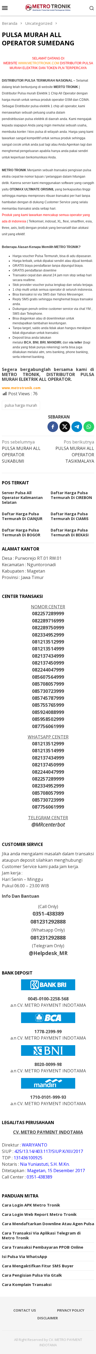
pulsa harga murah (21, 405)
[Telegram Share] (76, 426)
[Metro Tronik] (48, 7)
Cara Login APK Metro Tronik (31, 1205)
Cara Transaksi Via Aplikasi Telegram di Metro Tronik (41, 1235)
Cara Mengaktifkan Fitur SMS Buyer (38, 1265)
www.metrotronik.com (21, 388)
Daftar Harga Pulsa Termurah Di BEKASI (70, 532)
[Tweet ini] (64, 426)
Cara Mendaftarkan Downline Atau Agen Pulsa (48, 1223)
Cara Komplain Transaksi (26, 1284)
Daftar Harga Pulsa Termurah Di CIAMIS (70, 516)
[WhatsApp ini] (88, 426)
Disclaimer (47, 1318)
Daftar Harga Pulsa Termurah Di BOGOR (21, 532)
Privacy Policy (70, 1310)
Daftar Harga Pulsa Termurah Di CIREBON (71, 495)
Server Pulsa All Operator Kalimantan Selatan (22, 497)
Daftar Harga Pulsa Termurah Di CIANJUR (22, 516)
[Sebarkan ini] (52, 426)
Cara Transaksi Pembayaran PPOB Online (42, 1247)
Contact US (24, 1310)
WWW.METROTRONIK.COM (38, 63)
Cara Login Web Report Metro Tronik (39, 1214)
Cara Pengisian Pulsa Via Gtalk (32, 1275)
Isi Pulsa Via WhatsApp (24, 1256)
